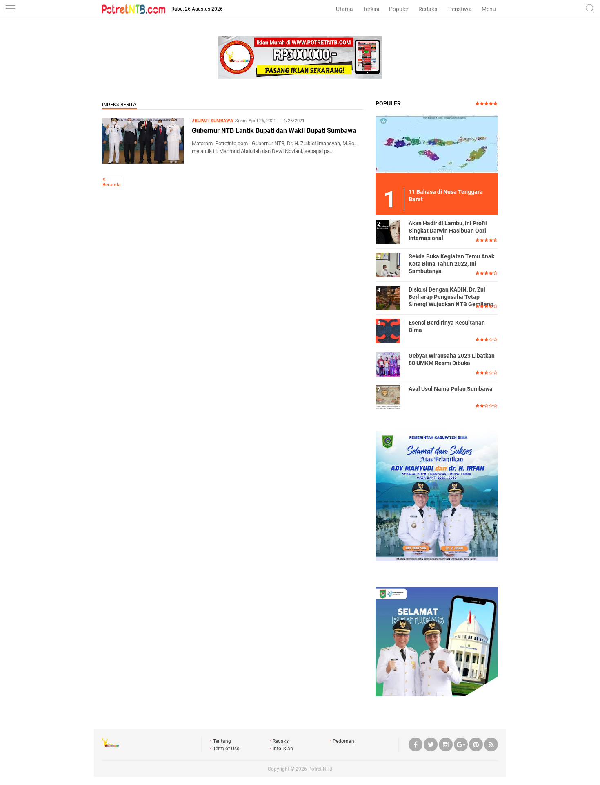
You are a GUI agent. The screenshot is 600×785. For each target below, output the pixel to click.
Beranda (111, 185)
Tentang (222, 741)
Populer (399, 9)
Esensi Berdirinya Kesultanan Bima (447, 326)
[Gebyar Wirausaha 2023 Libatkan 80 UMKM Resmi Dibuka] (388, 364)
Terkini (371, 9)
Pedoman (343, 741)
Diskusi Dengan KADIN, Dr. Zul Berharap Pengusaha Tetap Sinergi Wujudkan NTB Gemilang (451, 296)
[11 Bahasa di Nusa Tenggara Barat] (437, 143)
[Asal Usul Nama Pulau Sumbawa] (388, 397)
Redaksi (428, 9)
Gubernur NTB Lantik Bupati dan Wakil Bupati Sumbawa (274, 131)
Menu (489, 9)
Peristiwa (460, 9)
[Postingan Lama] (103, 179)
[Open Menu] (10, 9)
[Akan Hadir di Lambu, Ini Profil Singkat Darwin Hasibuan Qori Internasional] (388, 231)
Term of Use (226, 748)
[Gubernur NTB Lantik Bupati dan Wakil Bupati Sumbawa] (143, 161)
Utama (344, 9)
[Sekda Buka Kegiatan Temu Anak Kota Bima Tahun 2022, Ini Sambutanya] (388, 264)
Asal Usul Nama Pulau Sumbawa (451, 389)
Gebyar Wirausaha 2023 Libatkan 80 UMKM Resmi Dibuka (452, 359)
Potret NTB (320, 769)
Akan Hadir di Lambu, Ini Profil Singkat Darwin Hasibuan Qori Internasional (448, 230)
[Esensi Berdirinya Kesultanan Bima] (388, 331)
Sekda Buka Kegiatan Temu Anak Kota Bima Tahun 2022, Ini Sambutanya (451, 263)
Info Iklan (283, 748)
